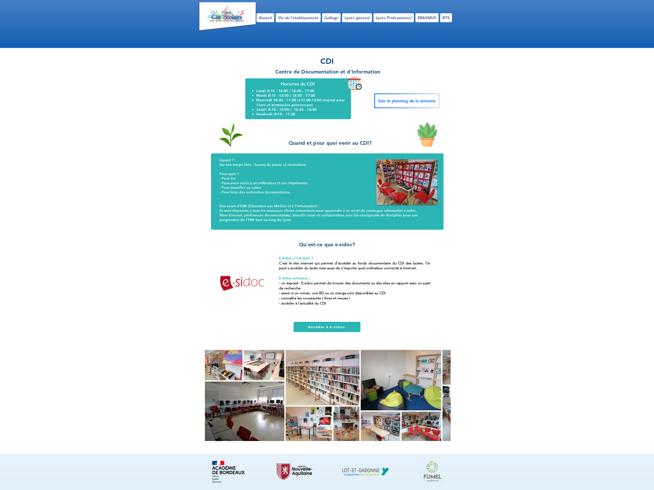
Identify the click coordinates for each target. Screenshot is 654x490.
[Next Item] (442, 395)
